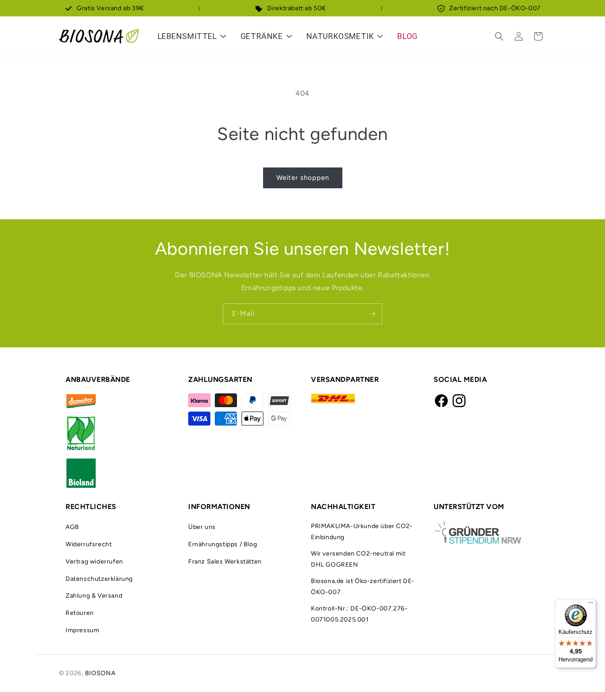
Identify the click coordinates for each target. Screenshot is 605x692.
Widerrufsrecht (89, 544)
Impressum (82, 630)
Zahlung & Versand (94, 595)
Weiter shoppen (302, 178)
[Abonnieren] (372, 313)
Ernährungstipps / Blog (222, 544)
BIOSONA (100, 673)
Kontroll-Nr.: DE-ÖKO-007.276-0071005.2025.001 (359, 614)
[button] (499, 36)
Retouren (80, 613)
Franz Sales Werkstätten (225, 561)
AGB (72, 527)
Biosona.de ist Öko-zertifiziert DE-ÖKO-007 (363, 586)
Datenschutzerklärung (99, 579)
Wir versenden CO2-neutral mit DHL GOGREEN (358, 559)
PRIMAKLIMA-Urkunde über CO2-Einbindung (362, 531)
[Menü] (591, 604)
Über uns (202, 527)
